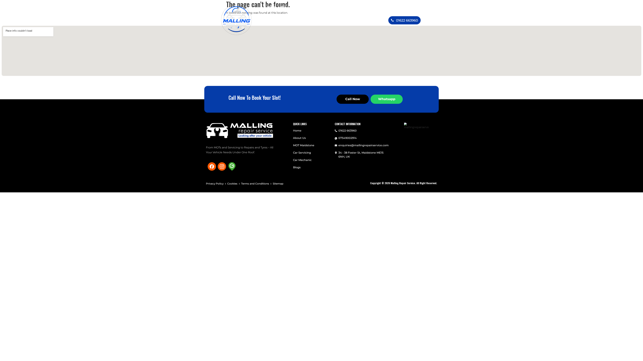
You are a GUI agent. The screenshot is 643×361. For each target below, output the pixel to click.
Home (271, 6)
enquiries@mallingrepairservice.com (363, 145)
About (368, 6)
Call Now (352, 99)
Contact (319, 13)
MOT (283, 6)
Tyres (351, 6)
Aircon (320, 6)
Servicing (301, 6)
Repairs (334, 6)
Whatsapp (386, 99)
